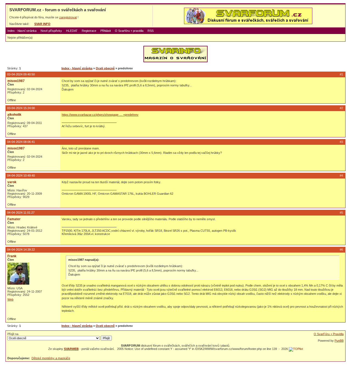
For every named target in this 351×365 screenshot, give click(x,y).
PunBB (339, 340)
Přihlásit (105, 30)
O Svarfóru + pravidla (129, 30)
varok (11, 182)
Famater (14, 219)
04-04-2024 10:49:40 (21, 175)
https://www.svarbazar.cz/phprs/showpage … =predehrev (100, 114)
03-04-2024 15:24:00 (21, 108)
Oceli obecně (105, 68)
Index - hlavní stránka (21, 30)
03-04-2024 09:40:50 (21, 74)
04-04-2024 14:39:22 (21, 249)
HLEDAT (72, 30)
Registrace (89, 30)
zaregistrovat (68, 17)
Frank (11, 256)
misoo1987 (16, 81)
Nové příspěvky (51, 30)
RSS (151, 30)
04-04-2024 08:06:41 (21, 141)
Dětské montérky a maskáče (51, 358)
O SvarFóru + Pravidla (329, 334)
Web (10, 299)
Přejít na (12, 334)
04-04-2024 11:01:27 (21, 212)
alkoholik (14, 115)
